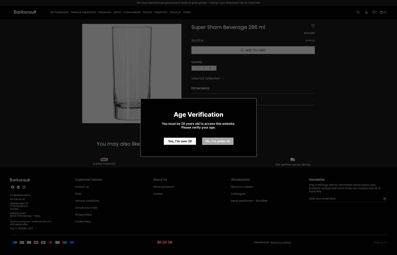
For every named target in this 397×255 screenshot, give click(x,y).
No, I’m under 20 (218, 141)
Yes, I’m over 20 (180, 141)
